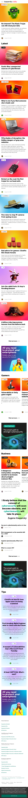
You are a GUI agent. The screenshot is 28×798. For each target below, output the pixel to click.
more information (22, 792)
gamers (5, 231)
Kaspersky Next (4, 747)
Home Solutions (5, 720)
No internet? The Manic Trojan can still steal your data (13, 25)
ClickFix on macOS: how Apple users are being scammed (14, 602)
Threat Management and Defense (8, 766)
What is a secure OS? (7, 548)
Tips (15, 596)
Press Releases (4, 783)
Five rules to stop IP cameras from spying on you (12, 216)
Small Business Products (7, 733)
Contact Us (3, 782)
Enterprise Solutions (6, 758)
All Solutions (4, 730)
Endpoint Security (5, 768)
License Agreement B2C (20, 777)
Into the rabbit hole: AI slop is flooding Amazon (13, 287)
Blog (15, 782)
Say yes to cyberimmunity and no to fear (13, 525)
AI (3, 267)
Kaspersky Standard (5, 724)
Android (5, 4)
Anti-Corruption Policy (11, 777)
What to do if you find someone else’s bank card (13, 102)
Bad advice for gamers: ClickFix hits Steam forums (13, 252)
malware (5, 457)
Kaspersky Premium (5, 728)
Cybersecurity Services (6, 764)
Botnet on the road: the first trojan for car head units (12, 180)
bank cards (5, 81)
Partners (11, 782)
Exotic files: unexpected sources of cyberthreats (10, 68)
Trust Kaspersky (10, 783)
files (4, 47)
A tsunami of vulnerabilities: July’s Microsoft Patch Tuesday (14, 649)
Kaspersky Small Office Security (7, 736)
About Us (7, 782)
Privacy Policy (4, 777)
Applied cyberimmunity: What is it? (12, 541)
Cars (4, 160)
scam (4, 119)
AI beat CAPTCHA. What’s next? (14, 673)
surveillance (5, 195)
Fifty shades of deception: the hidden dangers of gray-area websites (13, 140)
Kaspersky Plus (4, 726)
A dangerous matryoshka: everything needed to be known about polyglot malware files (10, 475)
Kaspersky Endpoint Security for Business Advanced (12, 753)
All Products (3, 740)
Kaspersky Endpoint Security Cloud (8, 738)
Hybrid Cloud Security (6, 770)
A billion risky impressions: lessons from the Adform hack (13, 323)
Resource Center (19, 782)
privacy (4, 303)
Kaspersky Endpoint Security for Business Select (11, 751)
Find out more (13, 341)
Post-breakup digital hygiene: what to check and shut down (14, 624)
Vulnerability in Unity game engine (9, 394)
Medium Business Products (7, 744)
